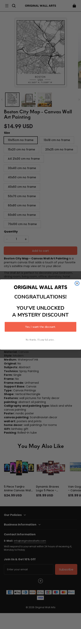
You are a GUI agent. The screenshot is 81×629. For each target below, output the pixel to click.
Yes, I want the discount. (40, 327)
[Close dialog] (77, 283)
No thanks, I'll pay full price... (40, 339)
